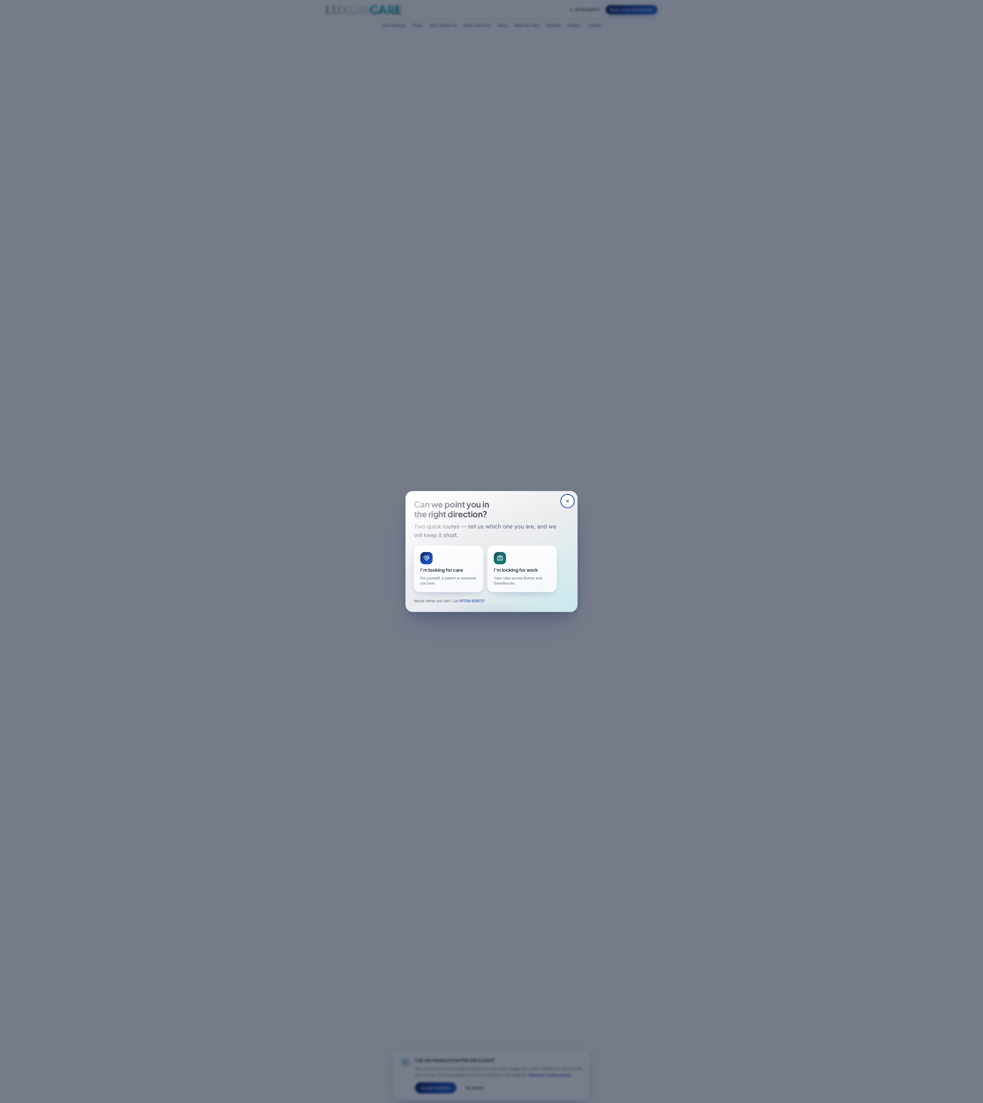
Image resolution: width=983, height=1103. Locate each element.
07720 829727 (472, 601)
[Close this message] (567, 501)
